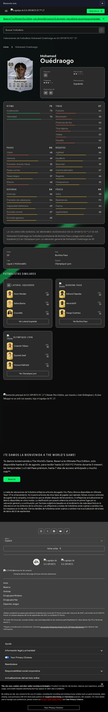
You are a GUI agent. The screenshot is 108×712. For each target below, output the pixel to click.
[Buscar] (101, 30)
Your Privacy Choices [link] (21, 657)
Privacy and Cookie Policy (51, 700)
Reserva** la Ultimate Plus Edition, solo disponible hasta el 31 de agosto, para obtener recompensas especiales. (51, 19)
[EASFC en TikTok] (67, 531)
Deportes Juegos (11, 604)
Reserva (6, 587)
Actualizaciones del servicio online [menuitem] (22, 677)
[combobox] (54, 540)
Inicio (6, 47)
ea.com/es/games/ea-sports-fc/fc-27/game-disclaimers (62, 627)
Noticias (7, 591)
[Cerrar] (103, 19)
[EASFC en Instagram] (41, 531)
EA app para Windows (12, 595)
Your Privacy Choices (53, 708)
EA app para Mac (10, 600)
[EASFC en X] (47, 531)
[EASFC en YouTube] (60, 531)
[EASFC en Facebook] (54, 531)
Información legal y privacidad (20, 650)
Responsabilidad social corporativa (22, 670)
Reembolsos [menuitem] (11, 664)
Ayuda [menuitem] (8, 643)
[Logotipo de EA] (36, 562)
